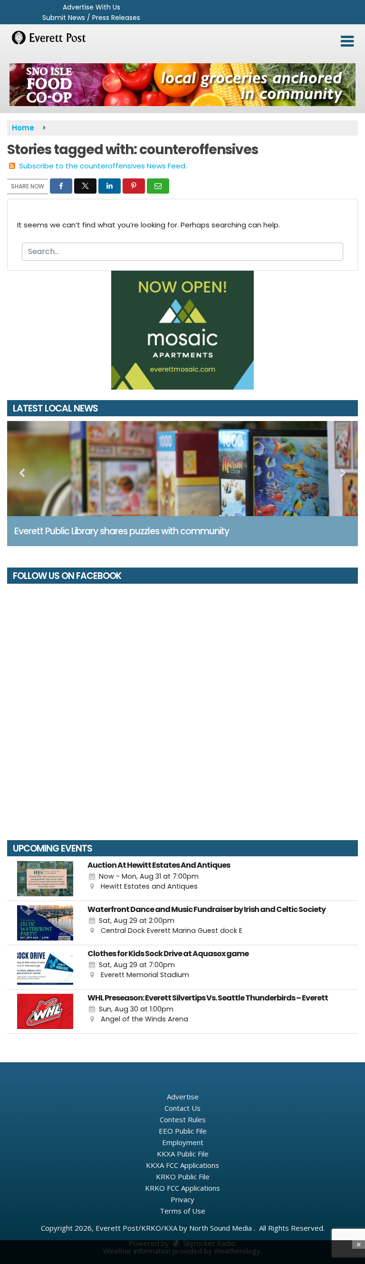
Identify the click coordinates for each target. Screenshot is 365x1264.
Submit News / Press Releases (91, 17)
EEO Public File (183, 1131)
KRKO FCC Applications (182, 1188)
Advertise (183, 1096)
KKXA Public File (183, 1153)
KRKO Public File (183, 1176)
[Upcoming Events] (45, 878)
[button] (347, 41)
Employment (182, 1142)
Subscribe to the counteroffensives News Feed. (103, 166)
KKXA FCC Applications (182, 1165)
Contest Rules (183, 1119)
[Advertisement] (182, 84)
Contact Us (182, 1108)
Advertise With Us (91, 7)
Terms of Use (182, 1210)
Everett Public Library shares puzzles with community (121, 531)
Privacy (182, 1199)
